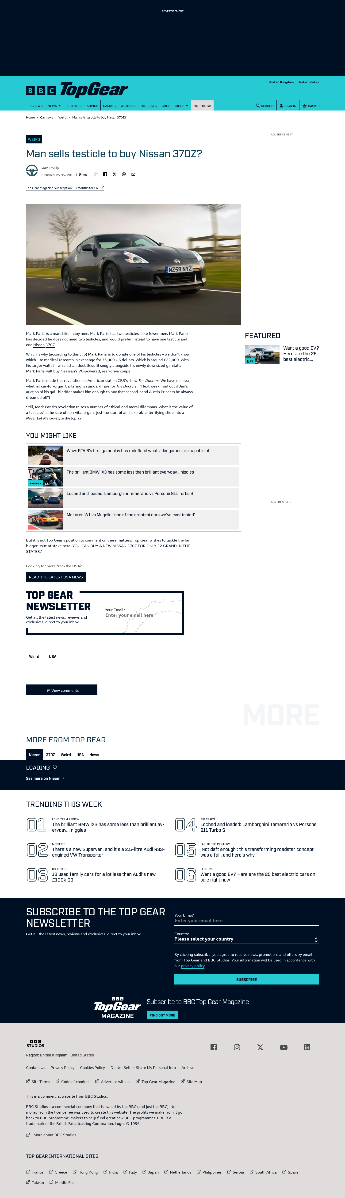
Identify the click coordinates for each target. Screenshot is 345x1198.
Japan (153, 1172)
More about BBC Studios (51, 1134)
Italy (133, 1172)
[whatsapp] (124, 173)
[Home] (83, 89)
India (113, 1172)
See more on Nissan (43, 778)
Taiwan (38, 1182)
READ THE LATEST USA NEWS (56, 577)
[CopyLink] (95, 174)
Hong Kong (88, 1172)
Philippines (212, 1172)
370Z (50, 344)
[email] (133, 173)
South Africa (266, 1172)
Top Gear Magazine (158, 1081)
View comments (65, 690)
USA (52, 656)
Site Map (194, 1081)
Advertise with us (115, 1081)
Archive (187, 1067)
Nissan (39, 344)
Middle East (65, 1182)
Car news (46, 117)
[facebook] (105, 173)
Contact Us (35, 1067)
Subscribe (246, 979)
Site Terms (41, 1081)
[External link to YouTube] (283, 1047)
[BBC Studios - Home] (38, 1043)
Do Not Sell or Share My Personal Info (143, 1067)
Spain (293, 1172)
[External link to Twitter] (260, 1047)
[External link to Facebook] (213, 1047)
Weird (62, 117)
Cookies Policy (92, 1067)
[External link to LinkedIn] (307, 1047)
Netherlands (180, 1172)
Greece (61, 1172)
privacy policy (192, 965)
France (37, 1172)
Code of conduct (75, 1081)
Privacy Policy (62, 1067)
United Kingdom (281, 82)
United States (308, 82)
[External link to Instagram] (237, 1047)
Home (30, 117)
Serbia (238, 1172)
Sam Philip (50, 168)
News (94, 754)
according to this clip (68, 354)
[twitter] (114, 173)
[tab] (34, 754)
